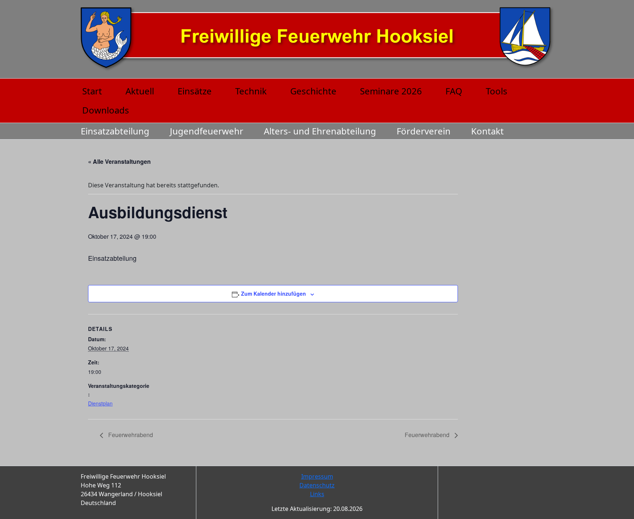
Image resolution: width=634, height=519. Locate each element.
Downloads (105, 110)
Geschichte (313, 91)
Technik (251, 91)
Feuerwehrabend (130, 434)
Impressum (317, 476)
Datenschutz (317, 485)
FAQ (453, 91)
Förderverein (424, 131)
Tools (496, 91)
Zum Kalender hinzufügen (273, 293)
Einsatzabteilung (115, 131)
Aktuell (139, 91)
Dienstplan (100, 403)
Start (92, 91)
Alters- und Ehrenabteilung (320, 131)
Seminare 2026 (391, 91)
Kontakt (487, 131)
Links (317, 494)
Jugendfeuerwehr (206, 131)
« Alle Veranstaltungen (119, 161)
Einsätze (195, 91)
